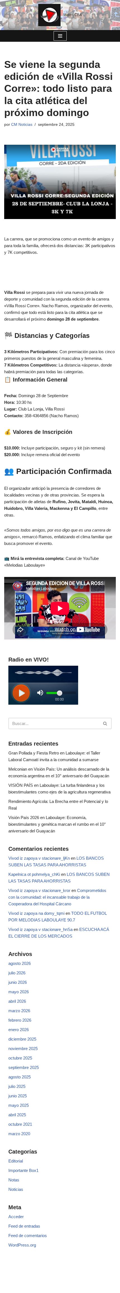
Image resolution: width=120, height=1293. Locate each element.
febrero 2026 (19, 1020)
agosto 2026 (19, 963)
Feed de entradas (24, 1226)
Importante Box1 (23, 1170)
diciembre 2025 (22, 1039)
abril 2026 (17, 1001)
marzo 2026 (19, 1010)
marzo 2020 (19, 1133)
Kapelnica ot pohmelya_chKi (34, 874)
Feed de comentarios (27, 1235)
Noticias (15, 1189)
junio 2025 (17, 1095)
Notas (13, 1180)
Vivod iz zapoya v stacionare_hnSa (40, 929)
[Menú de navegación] (60, 36)
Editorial (15, 1161)
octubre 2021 (20, 1124)
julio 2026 (16, 972)
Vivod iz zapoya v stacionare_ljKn (39, 858)
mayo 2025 (18, 1105)
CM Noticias (21, 124)
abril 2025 (17, 1114)
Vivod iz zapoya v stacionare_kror (39, 890)
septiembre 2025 (23, 1067)
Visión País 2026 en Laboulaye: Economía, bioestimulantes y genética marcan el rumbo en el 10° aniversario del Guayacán (57, 824)
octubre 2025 (20, 1058)
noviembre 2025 (23, 1048)
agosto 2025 (19, 1077)
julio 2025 (16, 1086)
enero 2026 (18, 1029)
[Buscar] (105, 723)
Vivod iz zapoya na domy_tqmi (36, 913)
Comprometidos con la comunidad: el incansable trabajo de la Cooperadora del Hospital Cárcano (57, 897)
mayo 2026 (18, 991)
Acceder (16, 1216)
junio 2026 (17, 982)
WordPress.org (22, 1245)
